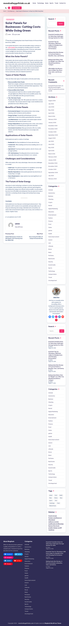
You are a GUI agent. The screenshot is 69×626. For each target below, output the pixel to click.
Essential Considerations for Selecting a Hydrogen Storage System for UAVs (55, 36)
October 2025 (52, 132)
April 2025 (51, 150)
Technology (51, 271)
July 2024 (51, 175)
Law (49, 243)
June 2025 (51, 144)
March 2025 (51, 154)
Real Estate (51, 258)
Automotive (51, 193)
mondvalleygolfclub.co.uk (16, 3)
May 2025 (51, 147)
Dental (50, 205)
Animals (50, 190)
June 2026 (51, 107)
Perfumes (51, 255)
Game (50, 227)
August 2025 (52, 138)
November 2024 (52, 166)
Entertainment (52, 215)
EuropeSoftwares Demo (55, 85)
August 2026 (52, 100)
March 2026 (51, 116)
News (49, 252)
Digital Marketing (53, 208)
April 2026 (51, 113)
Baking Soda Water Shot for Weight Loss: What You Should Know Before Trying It (56, 62)
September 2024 (53, 172)
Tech (56, 500)
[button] (17, 7)
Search (51, 19)
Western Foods (52, 505)
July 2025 (51, 141)
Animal (50, 495)
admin (17, 224)
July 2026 (51, 104)
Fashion (50, 218)
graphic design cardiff (55, 528)
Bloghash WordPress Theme (53, 623)
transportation (52, 274)
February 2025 (52, 157)
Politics (56, 497)
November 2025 (52, 129)
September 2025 (53, 135)
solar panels (11, 47)
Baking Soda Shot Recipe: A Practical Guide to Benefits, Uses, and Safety (56, 54)
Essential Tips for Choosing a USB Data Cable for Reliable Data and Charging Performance (55, 45)
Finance (50, 221)
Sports (50, 268)
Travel (50, 277)
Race (61, 497)
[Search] (61, 331)
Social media (51, 265)
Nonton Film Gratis (53, 526)
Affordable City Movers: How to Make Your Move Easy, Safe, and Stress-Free (55, 71)
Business (50, 196)
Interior (50, 240)
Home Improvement (53, 236)
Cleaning (50, 199)
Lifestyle (50, 246)
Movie (50, 249)
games (50, 230)
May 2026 (51, 110)
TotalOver (51, 530)
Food (49, 224)
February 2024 (52, 179)
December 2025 (52, 125)
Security (50, 261)
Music (50, 497)
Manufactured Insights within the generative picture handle (56, 89)
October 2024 (52, 169)
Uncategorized (10, 19)
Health (50, 233)
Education (51, 211)
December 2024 (52, 163)
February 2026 (52, 119)
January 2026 (52, 122)
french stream (52, 516)
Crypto (50, 202)
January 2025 (52, 160)
